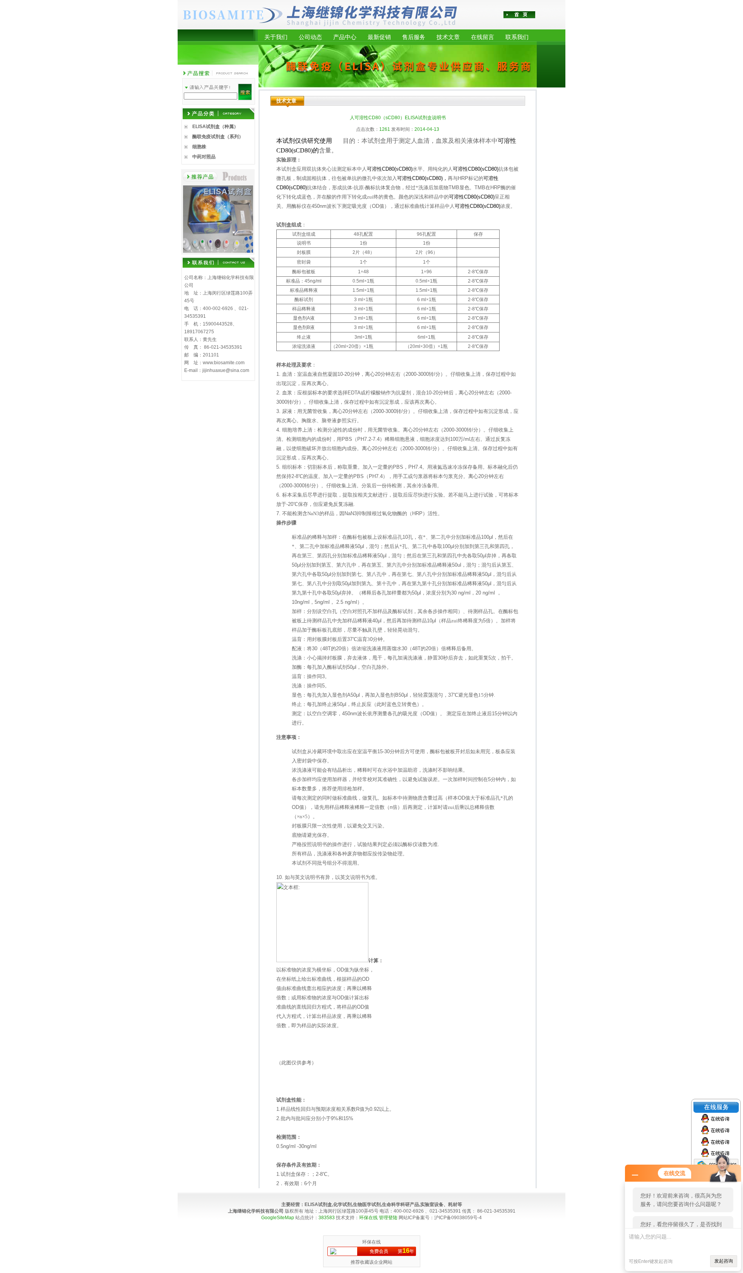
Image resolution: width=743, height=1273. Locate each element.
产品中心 (344, 37)
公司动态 (310, 37)
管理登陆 (388, 1217)
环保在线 (368, 1217)
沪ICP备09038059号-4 (458, 1217)
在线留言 (482, 37)
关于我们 (276, 37)
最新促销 (379, 37)
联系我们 (517, 37)
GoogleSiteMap (277, 1217)
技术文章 (448, 37)
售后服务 (413, 37)
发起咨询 (723, 1261)
